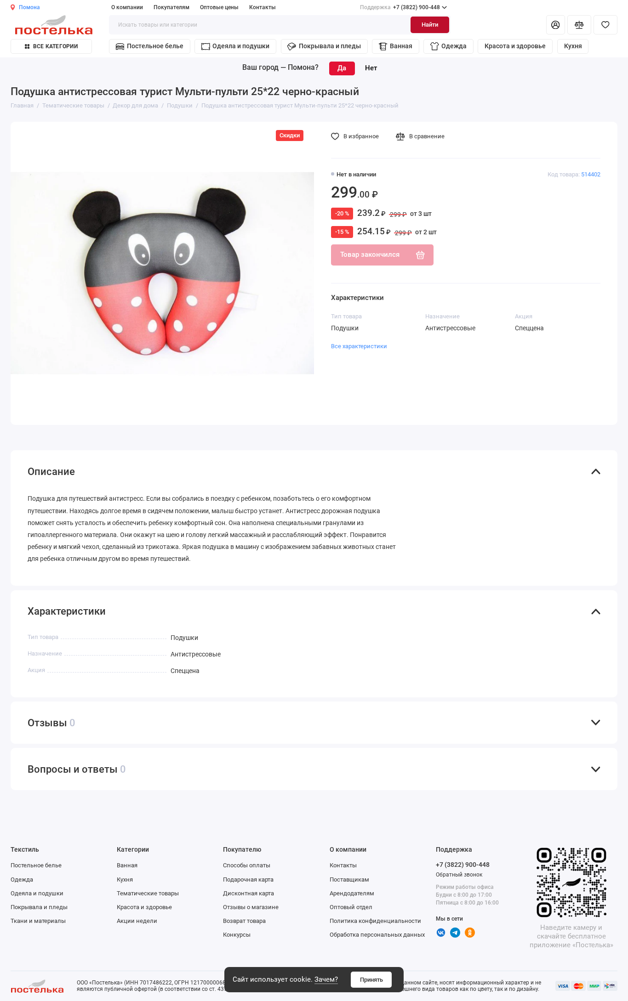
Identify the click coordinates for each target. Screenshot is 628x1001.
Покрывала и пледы (330, 46)
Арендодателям (352, 893)
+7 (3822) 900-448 (400, 7)
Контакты (262, 7)
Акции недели (137, 920)
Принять (371, 979)
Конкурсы (237, 934)
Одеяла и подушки (240, 46)
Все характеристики (359, 346)
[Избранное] (605, 25)
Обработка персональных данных (377, 934)
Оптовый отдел (351, 907)
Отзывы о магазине (251, 907)
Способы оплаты (246, 865)
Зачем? (326, 979)
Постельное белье (155, 46)
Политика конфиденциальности (375, 920)
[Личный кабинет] (555, 25)
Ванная (401, 46)
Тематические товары (148, 893)
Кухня (573, 46)
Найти (430, 24)
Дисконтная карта (248, 893)
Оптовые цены (219, 7)
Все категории (55, 46)
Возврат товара (244, 920)
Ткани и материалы (38, 920)
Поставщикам (349, 879)
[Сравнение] (579, 25)
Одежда (454, 46)
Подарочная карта (248, 879)
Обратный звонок (459, 874)
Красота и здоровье (515, 46)
